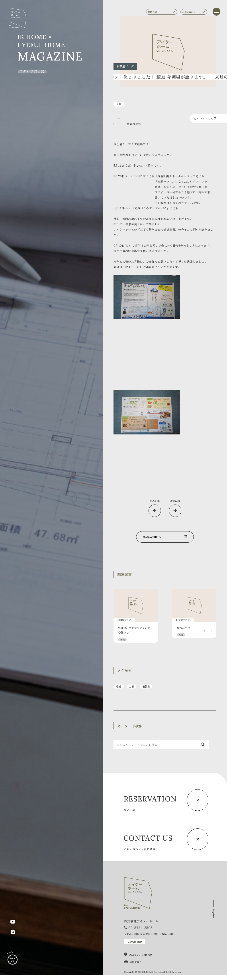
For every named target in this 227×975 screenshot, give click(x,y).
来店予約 (152, 12)
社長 (118, 686)
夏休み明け (183, 628)
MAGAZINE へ (204, 119)
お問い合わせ (189, 12)
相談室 (146, 686)
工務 (131, 686)
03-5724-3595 (140, 927)
